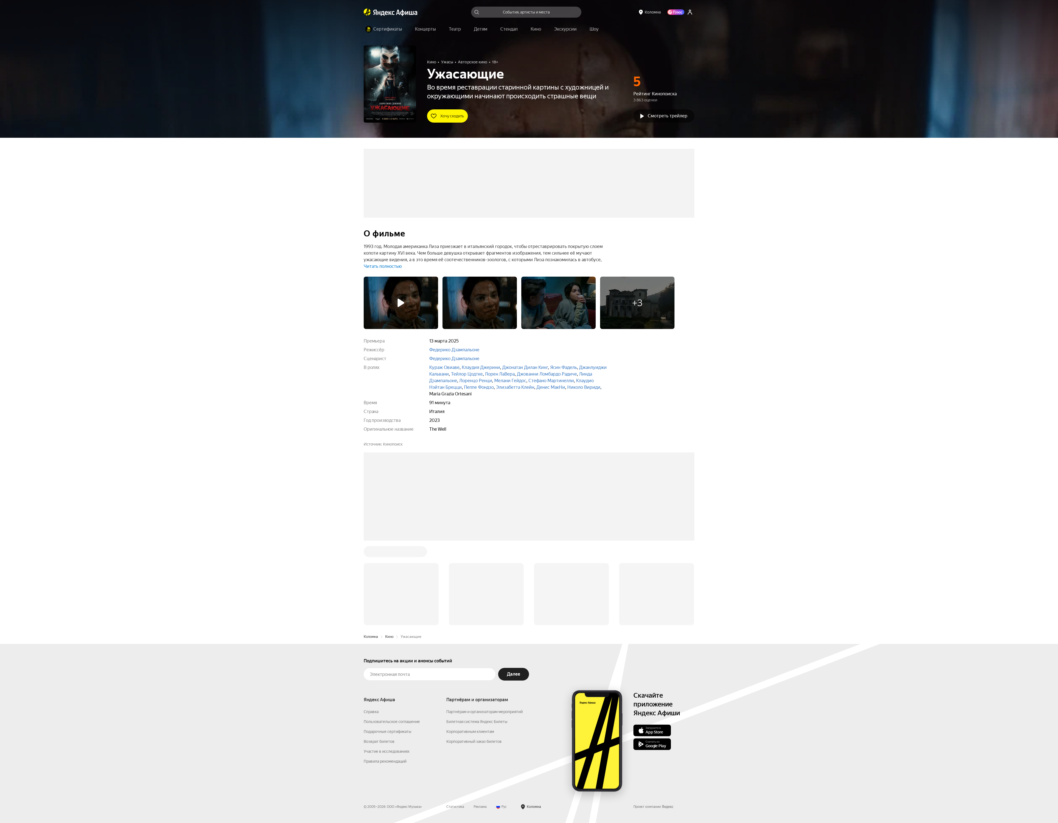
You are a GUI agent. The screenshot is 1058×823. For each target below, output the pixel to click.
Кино (389, 637)
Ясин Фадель (563, 367)
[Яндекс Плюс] (675, 12)
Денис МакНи (550, 387)
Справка (371, 711)
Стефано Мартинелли (551, 380)
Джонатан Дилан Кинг (525, 367)
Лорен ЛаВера (500, 374)
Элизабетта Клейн (515, 387)
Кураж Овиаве (444, 367)
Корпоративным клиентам (470, 731)
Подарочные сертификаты (387, 731)
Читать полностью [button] (383, 266)
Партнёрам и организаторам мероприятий (484, 711)
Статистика (455, 807)
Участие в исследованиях (386, 751)
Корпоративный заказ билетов (474, 741)
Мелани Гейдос (510, 380)
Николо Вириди (583, 387)
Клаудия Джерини (481, 367)
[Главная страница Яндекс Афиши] (367, 12)
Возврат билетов (379, 741)
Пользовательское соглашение (392, 721)
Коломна (371, 637)
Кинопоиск (393, 444)
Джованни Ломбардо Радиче (547, 374)
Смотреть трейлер (667, 115)
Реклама (480, 807)
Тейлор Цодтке (467, 374)
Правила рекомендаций (385, 761)
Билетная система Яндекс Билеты (477, 721)
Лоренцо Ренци (475, 380)
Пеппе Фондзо (479, 387)
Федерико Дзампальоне (454, 349)
